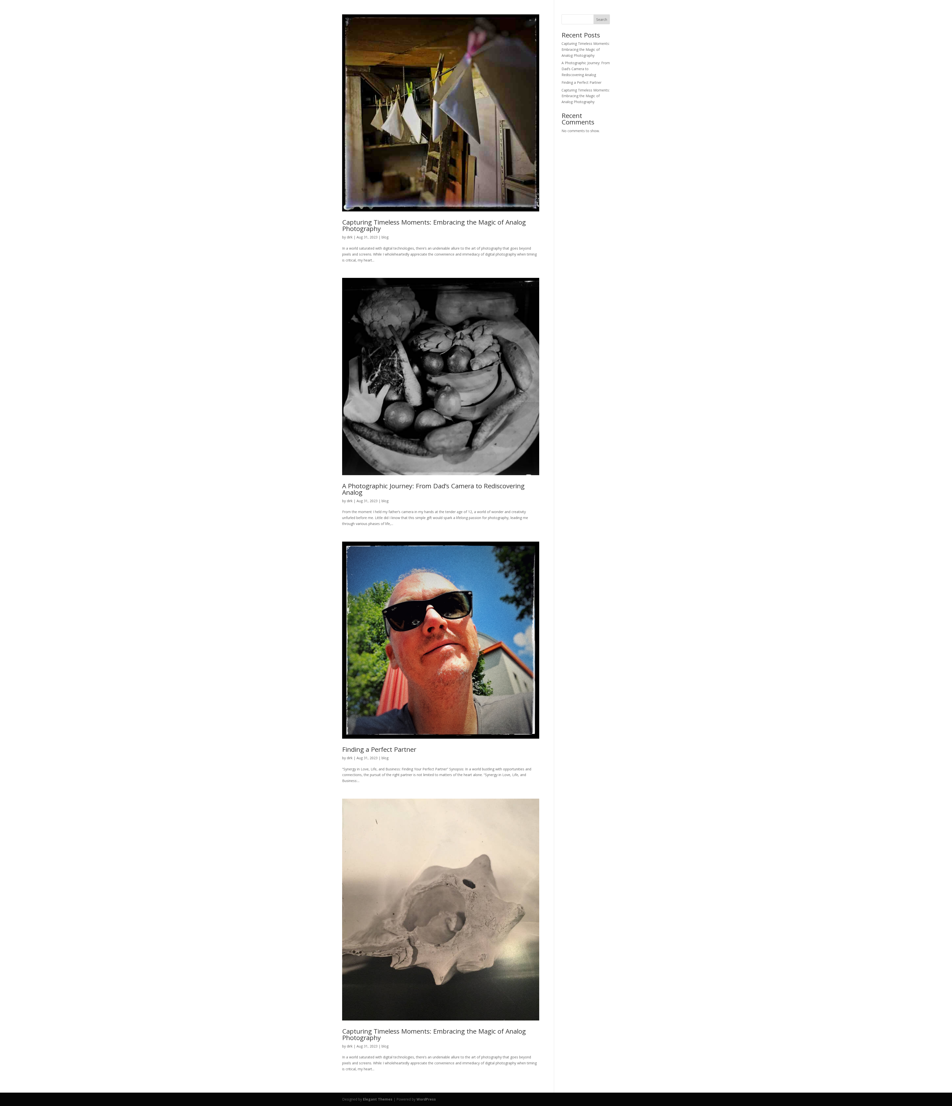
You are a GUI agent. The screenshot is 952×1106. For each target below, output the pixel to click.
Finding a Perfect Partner (379, 749)
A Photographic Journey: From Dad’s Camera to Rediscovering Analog (433, 489)
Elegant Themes (377, 1099)
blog (385, 237)
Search (601, 19)
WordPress (426, 1099)
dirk (350, 237)
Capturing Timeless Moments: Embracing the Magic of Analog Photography (434, 225)
